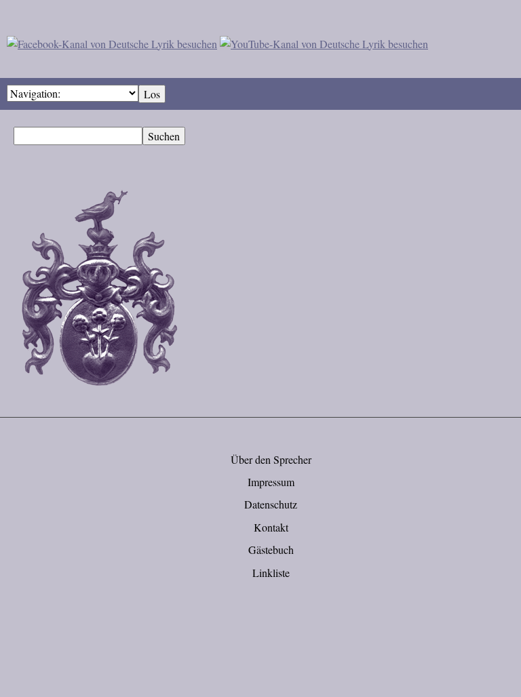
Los (152, 94)
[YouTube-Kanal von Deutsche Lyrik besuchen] (324, 42)
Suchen (164, 136)
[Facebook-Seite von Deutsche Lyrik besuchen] (112, 42)
